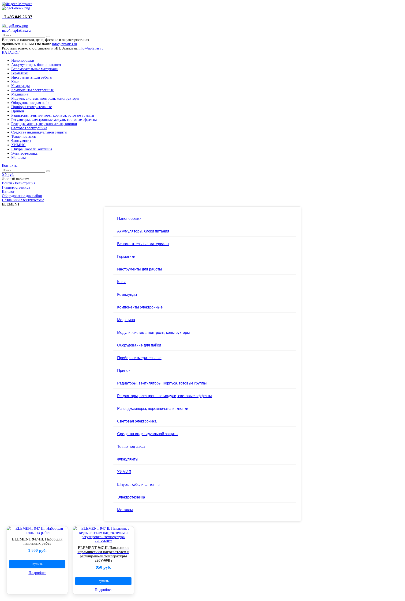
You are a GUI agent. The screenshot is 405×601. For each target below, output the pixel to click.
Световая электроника (29, 128)
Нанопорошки (22, 60)
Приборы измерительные (31, 107)
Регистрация (25, 183)
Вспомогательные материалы (34, 69)
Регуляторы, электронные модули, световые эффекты (54, 120)
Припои (17, 111)
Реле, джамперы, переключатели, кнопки (44, 124)
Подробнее (37, 573)
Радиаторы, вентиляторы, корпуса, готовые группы (52, 115)
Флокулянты (21, 141)
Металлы (18, 158)
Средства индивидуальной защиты (39, 132)
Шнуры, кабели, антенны (31, 149)
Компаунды (20, 86)
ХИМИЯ (18, 145)
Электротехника (24, 153)
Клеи (15, 82)
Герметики (19, 73)
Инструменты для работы (31, 77)
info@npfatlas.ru (16, 30)
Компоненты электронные (32, 90)
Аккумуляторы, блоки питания (36, 65)
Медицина (19, 94)
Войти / (8, 183)
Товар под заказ (23, 136)
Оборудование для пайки (31, 103)
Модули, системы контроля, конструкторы (45, 98)
